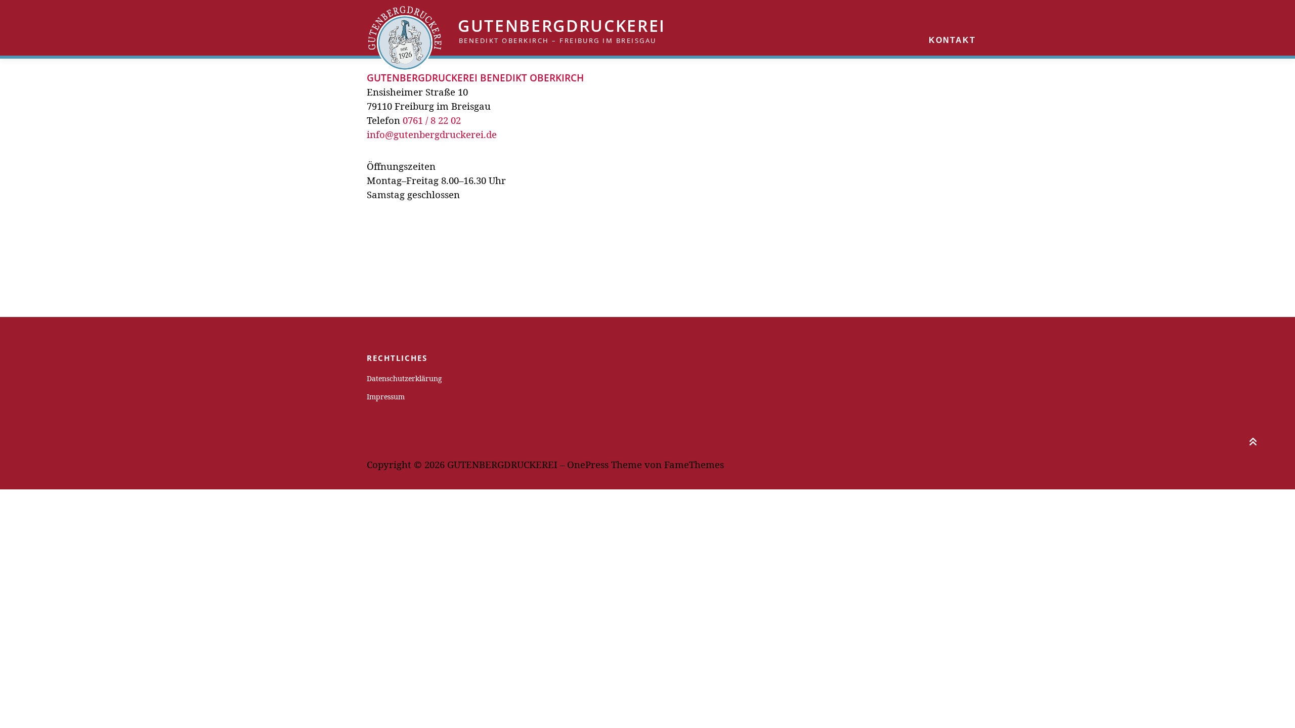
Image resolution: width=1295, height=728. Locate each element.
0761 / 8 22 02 (432, 120)
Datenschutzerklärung (404, 378)
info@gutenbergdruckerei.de (432, 134)
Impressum (386, 396)
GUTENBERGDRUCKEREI (562, 26)
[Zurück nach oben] (1252, 440)
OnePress (588, 464)
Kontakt (952, 40)
